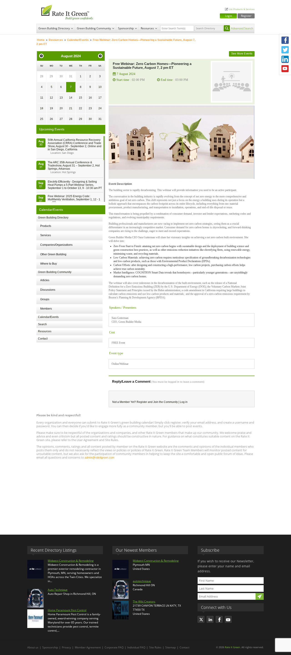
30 (61, 76)
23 (90, 108)
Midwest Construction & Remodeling (71, 561)
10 (100, 87)
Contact (43, 338)
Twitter (285, 49)
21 (70, 108)
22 (80, 108)
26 (51, 119)
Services (45, 235)
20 (61, 108)
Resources (147, 28)
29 (51, 76)
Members (46, 308)
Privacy (66, 647)
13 (61, 97)
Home (41, 40)
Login (228, 16)
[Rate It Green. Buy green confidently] (65, 11)
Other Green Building (53, 254)
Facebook (285, 40)
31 (70, 76)
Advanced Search (242, 28)
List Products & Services (242, 9)
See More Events (241, 53)
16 (90, 97)
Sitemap (170, 647)
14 (70, 97)
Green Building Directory (54, 28)
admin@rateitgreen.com (99, 457)
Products (45, 226)
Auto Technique (58, 590)
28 (41, 76)
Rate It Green (232, 647)
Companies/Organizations (56, 244)
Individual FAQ (136, 647)
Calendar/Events (78, 40)
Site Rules (155, 647)
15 (80, 97)
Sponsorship (126, 28)
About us (32, 647)
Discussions (47, 289)
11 (41, 97)
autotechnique (142, 581)
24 (100, 108)
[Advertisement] (145, 495)
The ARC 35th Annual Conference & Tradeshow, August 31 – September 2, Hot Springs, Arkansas (74, 165)
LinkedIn (285, 59)
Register (246, 16)
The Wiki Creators (144, 601)
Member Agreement (88, 647)
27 (61, 119)
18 (41, 108)
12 (51, 97)
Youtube (285, 68)
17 (100, 97)
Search (42, 324)
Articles (44, 280)
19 (51, 108)
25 (41, 119)
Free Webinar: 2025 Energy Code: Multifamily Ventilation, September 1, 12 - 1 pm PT (74, 199)
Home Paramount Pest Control (67, 610)
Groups (44, 299)
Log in (184, 402)
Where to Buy (48, 263)
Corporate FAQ (114, 647)
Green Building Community (94, 28)
